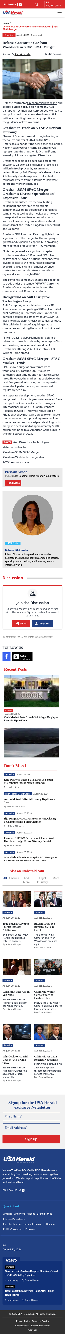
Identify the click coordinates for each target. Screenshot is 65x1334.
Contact (32, 1330)
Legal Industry (42, 880)
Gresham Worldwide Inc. (42, 103)
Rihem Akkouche (22, 54)
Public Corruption (12, 1229)
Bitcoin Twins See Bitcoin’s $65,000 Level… (44, 927)
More (56, 878)
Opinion (50, 1224)
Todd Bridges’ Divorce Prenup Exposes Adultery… (15, 927)
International (25, 1224)
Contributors (22, 1326)
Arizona (31, 1214)
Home (5, 23)
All (5, 878)
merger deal (37, 457)
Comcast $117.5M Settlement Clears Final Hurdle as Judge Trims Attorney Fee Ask (29, 839)
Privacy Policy (23, 1321)
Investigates (10, 1224)
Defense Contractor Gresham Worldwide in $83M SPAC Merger (30, 28)
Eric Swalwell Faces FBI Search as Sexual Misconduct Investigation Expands (28, 781)
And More (26, 880)
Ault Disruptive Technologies (31, 442)
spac (27, 462)
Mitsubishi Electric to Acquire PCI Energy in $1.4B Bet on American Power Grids (30, 859)
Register (42, 623)
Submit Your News (40, 1326)
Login (21, 623)
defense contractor (15, 447)
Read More (13, 483)
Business (39, 1224)
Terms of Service (40, 1321)
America (9, 35)
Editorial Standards (13, 1219)
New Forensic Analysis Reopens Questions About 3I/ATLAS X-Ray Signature (31, 1273)
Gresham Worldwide (15, 457)
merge (6, 114)
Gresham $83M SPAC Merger (21, 452)
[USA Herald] (12, 12)
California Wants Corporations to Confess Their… (44, 995)
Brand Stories (44, 1214)
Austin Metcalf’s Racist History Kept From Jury (29, 801)
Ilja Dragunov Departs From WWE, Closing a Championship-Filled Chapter (30, 820)
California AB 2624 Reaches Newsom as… (47, 1058)
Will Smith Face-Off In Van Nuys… (16, 993)
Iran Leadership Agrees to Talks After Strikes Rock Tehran (29, 1292)
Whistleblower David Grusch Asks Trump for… (15, 1059)
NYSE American (13, 462)
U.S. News (29, 1229)
